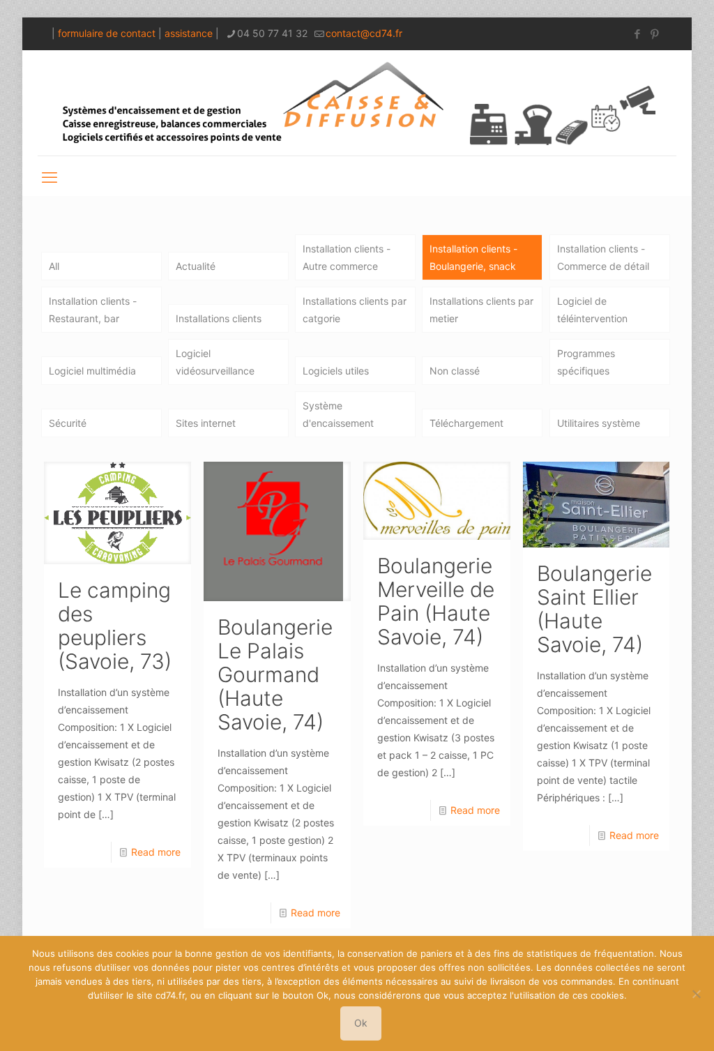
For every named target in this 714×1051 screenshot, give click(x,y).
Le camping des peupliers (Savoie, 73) (115, 625)
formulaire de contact (106, 33)
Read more (156, 852)
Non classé (455, 371)
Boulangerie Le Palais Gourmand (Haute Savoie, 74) (275, 674)
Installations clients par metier (481, 309)
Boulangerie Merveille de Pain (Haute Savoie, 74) (435, 601)
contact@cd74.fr (364, 33)
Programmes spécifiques (586, 362)
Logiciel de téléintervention (592, 309)
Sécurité (67, 423)
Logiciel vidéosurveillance (215, 362)
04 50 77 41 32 (272, 33)
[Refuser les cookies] (697, 994)
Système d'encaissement (338, 414)
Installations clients (218, 318)
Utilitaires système (598, 423)
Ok (360, 1023)
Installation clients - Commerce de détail (603, 257)
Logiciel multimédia (92, 371)
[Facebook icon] (637, 33)
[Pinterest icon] (654, 33)
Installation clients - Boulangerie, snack (473, 257)
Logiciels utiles (336, 371)
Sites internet (206, 423)
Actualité (195, 266)
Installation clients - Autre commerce (346, 257)
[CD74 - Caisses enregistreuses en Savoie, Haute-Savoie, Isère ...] (357, 103)
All (54, 266)
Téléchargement (466, 423)
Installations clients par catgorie (355, 309)
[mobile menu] (49, 176)
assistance (189, 33)
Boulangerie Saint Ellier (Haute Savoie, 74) (594, 609)
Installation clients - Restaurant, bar (93, 309)
